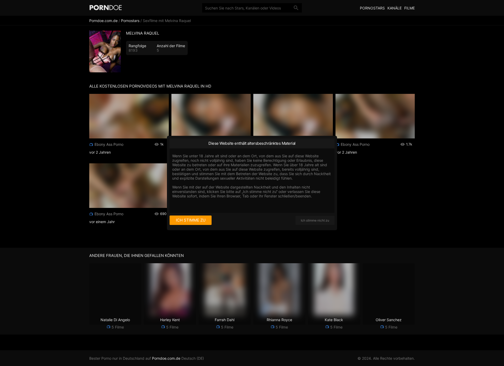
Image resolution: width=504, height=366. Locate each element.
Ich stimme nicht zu (315, 220)
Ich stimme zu (191, 220)
